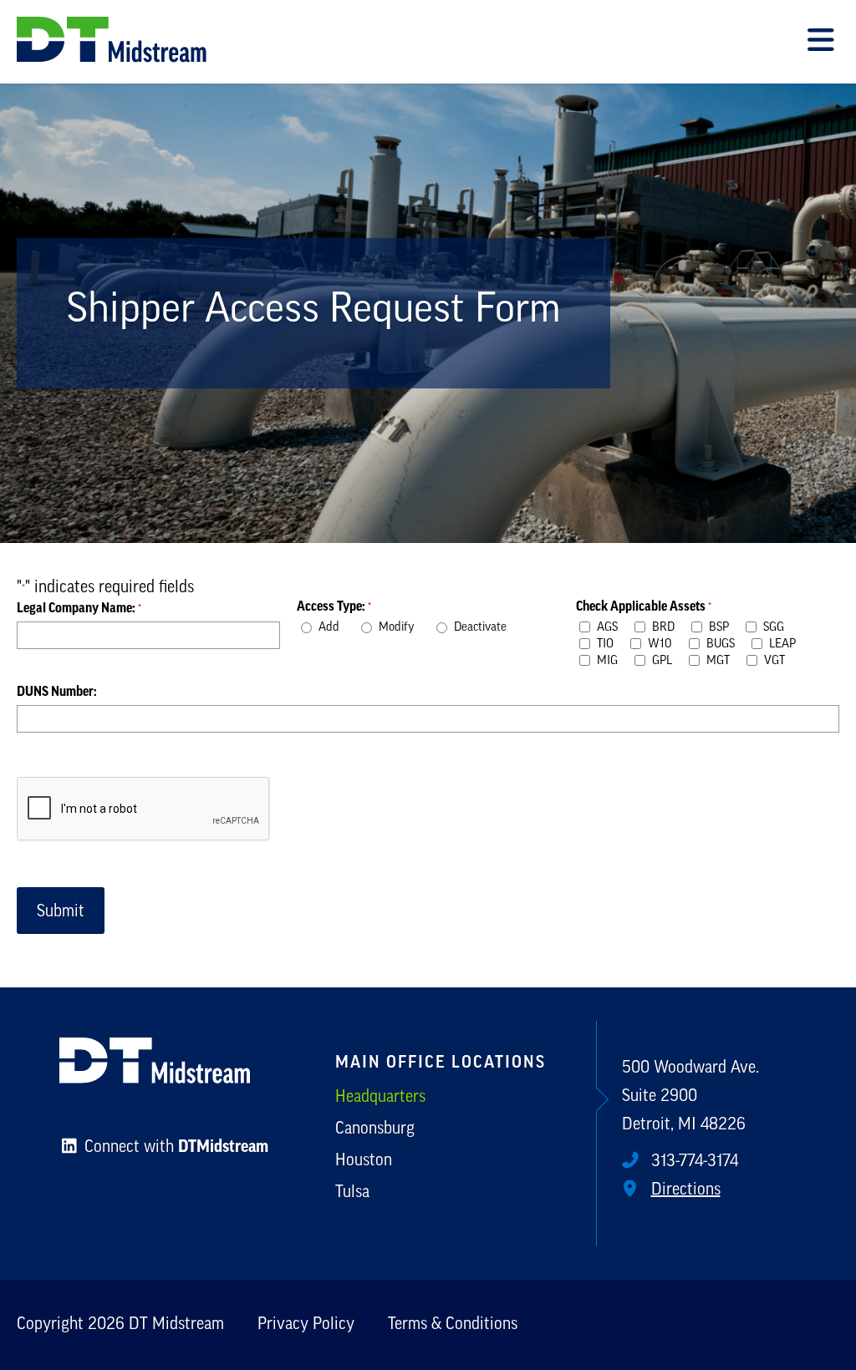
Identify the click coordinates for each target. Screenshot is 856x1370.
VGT (774, 661)
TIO (605, 644)
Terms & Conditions (452, 1325)
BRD (663, 628)
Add (328, 628)
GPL (662, 661)
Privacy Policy (305, 1325)
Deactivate (480, 628)
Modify (397, 628)
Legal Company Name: (79, 608)
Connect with (174, 1147)
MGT (718, 661)
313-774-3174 (692, 1162)
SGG (773, 628)
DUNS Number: (57, 691)
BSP (719, 628)
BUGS (720, 644)
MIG (607, 661)
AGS (607, 628)
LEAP (782, 644)
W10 (660, 644)
